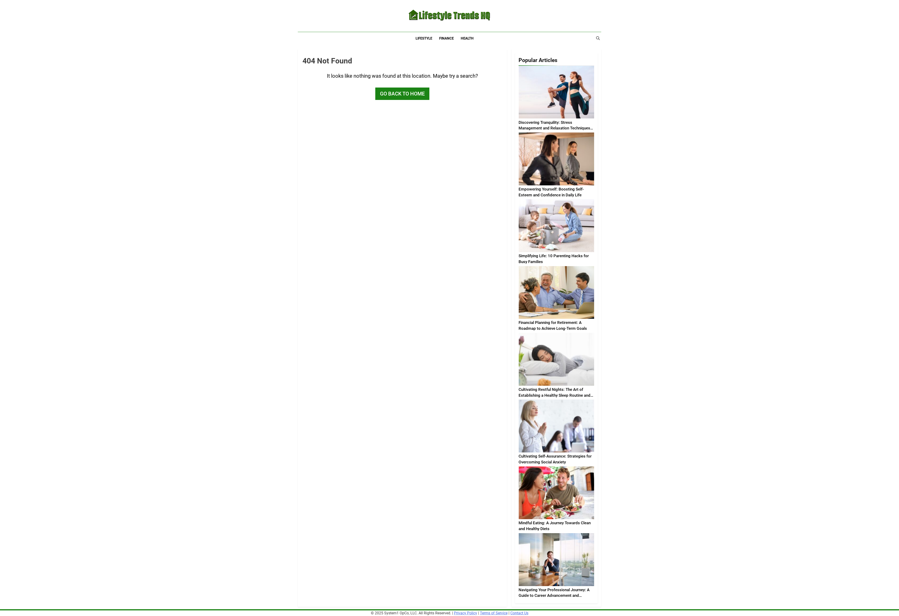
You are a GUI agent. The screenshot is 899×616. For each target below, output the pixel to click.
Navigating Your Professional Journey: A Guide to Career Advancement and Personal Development (554, 596)
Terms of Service (494, 613)
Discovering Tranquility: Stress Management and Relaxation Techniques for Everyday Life (554, 128)
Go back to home (402, 94)
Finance (446, 38)
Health (467, 38)
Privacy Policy (465, 613)
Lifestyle (424, 38)
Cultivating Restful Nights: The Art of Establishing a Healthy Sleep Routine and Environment (554, 395)
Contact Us (519, 613)
